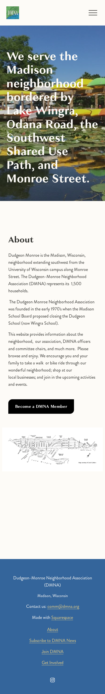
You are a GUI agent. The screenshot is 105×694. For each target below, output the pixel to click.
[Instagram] (52, 680)
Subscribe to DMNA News (52, 640)
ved (60, 662)
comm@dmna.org (63, 606)
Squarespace (62, 617)
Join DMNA (52, 651)
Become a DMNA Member (41, 406)
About (52, 629)
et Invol (51, 662)
